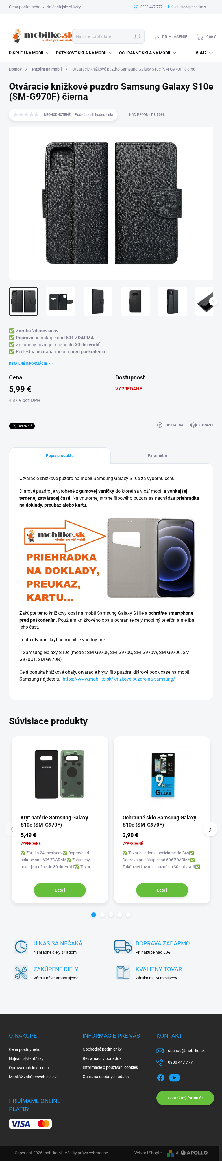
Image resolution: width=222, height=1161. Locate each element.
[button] (93, 915)
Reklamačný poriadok (102, 1058)
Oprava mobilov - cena (29, 1067)
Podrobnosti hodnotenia (94, 115)
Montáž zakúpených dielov (33, 1077)
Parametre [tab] (157, 455)
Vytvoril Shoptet (148, 1153)
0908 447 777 (180, 1062)
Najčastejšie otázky (63, 7)
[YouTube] (174, 1076)
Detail (60, 890)
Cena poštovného (24, 7)
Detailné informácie (28, 364)
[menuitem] (29, 53)
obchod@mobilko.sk (186, 1050)
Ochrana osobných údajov (106, 1076)
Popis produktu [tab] (60, 455)
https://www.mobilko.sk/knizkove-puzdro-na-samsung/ (119, 679)
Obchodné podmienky (102, 1049)
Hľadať (137, 36)
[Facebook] (160, 1076)
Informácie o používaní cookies (110, 1067)
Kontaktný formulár (185, 1098)
